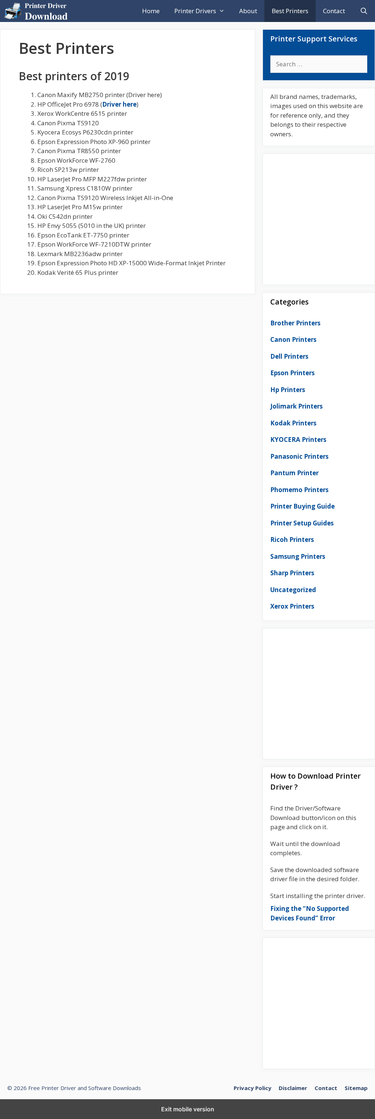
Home (151, 11)
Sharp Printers (292, 573)
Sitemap (356, 1088)
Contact (334, 11)
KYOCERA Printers (298, 439)
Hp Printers (287, 389)
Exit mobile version (187, 1109)
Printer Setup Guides (302, 523)
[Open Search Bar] (363, 11)
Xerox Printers (292, 606)
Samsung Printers (297, 556)
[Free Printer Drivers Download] (38, 11)
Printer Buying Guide (302, 506)
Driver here (119, 104)
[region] (318, 216)
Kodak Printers (293, 423)
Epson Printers (292, 373)
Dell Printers (289, 356)
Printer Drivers (195, 11)
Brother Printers (295, 323)
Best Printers (290, 11)
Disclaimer (293, 1088)
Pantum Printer (294, 473)
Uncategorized (293, 590)
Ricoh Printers (292, 539)
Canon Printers (293, 339)
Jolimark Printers (296, 406)
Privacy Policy (252, 1088)
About (248, 11)
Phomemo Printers (299, 489)
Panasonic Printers (299, 456)
